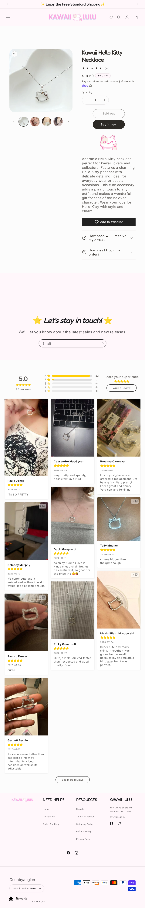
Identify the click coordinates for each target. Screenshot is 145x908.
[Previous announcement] (7, 4)
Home (46, 809)
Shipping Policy (85, 824)
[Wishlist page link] (111, 17)
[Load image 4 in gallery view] (58, 121)
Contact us (49, 816)
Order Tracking (51, 824)
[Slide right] (68, 122)
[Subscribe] (102, 343)
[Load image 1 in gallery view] (23, 121)
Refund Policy (84, 831)
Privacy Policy (84, 839)
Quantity (87, 92)
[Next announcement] (137, 4)
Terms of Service (85, 816)
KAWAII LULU (38, 901)
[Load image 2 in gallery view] (35, 121)
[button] (8, 17)
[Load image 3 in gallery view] (46, 121)
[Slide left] (13, 122)
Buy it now (109, 124)
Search (80, 809)
